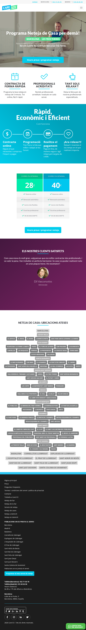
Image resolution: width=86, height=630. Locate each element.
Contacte (7, 494)
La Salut (51, 394)
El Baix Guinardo (17, 362)
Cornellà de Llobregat (36, 453)
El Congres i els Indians (39, 449)
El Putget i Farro (52, 378)
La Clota (69, 366)
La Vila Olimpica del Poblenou (19, 433)
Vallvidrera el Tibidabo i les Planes (21, 374)
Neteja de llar (9, 500)
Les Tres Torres (51, 374)
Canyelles (11, 350)
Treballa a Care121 (11, 497)
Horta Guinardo (43, 358)
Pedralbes (60, 386)
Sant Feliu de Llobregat (46, 463)
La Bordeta (39, 410)
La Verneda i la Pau (66, 437)
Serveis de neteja (10, 507)
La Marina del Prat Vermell (30, 406)
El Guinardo (41, 362)
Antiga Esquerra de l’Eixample (67, 417)
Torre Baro (74, 350)
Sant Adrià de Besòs (69, 458)
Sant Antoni (55, 421)
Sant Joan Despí (69, 463)
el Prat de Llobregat (46, 458)
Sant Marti (42, 425)
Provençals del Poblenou (23, 437)
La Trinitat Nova (60, 350)
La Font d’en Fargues (57, 362)
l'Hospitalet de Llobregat (20, 458)
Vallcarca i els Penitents (27, 394)
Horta (78, 366)
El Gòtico (11, 339)
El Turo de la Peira (46, 347)
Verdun (34, 350)
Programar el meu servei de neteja (19, 573)
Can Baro (29, 362)
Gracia (43, 390)
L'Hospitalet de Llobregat (13, 542)
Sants (61, 410)
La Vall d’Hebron (56, 366)
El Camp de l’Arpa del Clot (24, 429)
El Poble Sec (12, 406)
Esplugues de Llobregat (63, 453)
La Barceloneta (42, 339)
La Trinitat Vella (17, 445)
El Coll (42, 394)
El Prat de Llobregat (11, 545)
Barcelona (42, 330)
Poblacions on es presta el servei (16, 568)
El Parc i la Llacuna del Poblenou (59, 429)
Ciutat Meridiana (37, 354)
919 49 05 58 (78, 2)
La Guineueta (74, 347)
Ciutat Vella (43, 335)
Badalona (16, 453)
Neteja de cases (10, 510)
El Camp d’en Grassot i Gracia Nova (43, 398)
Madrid (7, 528)
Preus (6, 484)
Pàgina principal (10, 480)
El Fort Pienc (11, 417)
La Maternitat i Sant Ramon (42, 386)
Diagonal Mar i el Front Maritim (46, 433)
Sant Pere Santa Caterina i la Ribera (64, 339)
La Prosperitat (45, 350)
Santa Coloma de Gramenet (53, 467)
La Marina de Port (51, 406)
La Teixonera (10, 366)
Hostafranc (27, 410)
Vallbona (51, 354)
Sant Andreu (43, 441)
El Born (30, 339)
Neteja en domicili (11, 517)
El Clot (40, 429)
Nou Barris (42, 343)
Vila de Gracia (63, 394)
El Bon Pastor (45, 445)
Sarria (40, 374)
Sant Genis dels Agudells (27, 366)
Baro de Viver (32, 445)
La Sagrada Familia (26, 417)
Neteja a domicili (10, 514)
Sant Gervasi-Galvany (35, 378)
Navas (53, 449)
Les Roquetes (23, 350)
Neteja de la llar (10, 504)
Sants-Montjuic (43, 402)
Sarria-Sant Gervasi (43, 370)
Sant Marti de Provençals (46, 437)
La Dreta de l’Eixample (45, 417)
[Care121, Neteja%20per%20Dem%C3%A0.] (10, 7)
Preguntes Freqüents (12, 487)
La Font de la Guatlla (69, 406)
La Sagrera (70, 445)
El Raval (21, 339)
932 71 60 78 (57, 2)
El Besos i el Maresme (70, 433)
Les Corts (43, 382)
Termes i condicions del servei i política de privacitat (24, 490)
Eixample (42, 414)
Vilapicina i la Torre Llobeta (18, 347)
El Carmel (71, 362)
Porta (34, 347)
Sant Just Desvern (27, 467)
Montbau (43, 366)
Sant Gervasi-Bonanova (69, 374)
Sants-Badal (51, 410)
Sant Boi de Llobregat (20, 463)
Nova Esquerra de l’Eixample (37, 421)
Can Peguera (61, 347)
